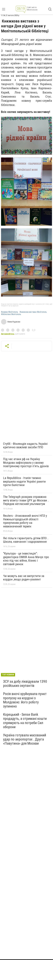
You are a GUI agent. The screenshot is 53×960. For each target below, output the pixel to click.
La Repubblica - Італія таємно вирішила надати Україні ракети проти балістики (24, 481)
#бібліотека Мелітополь (11, 314)
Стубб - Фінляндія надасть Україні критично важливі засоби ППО (25, 445)
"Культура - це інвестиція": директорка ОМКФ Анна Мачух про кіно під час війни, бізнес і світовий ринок (26, 559)
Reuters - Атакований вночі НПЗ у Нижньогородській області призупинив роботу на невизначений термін (25, 521)
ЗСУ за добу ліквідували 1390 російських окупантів (25, 683)
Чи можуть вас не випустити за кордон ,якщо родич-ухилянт (23, 577)
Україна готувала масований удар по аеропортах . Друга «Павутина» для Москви (24, 739)
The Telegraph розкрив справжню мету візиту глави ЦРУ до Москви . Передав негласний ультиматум (26, 500)
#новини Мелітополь (9, 312)
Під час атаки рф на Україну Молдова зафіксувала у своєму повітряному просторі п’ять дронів (26, 462)
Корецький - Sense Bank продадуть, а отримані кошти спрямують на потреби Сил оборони (25, 720)
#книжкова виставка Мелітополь (33, 312)
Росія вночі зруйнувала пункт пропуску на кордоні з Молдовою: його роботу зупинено (25, 700)
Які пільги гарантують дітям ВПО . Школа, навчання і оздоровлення (25, 540)
